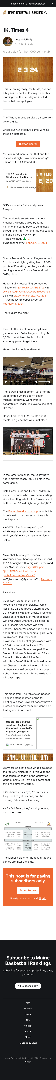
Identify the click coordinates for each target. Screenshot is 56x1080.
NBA (28, 1002)
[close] (52, 3)
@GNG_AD (25, 291)
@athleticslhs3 (41, 291)
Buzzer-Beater (28, 143)
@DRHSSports (37, 567)
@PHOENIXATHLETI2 (31, 287)
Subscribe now (28, 890)
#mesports (29, 571)
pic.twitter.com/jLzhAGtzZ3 (30, 295)
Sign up (28, 1025)
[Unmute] (36, 382)
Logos (28, 1014)
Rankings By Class (28, 1043)
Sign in (42, 898)
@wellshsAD (10, 291)
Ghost (28, 1061)
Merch (28, 1037)
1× (22, 382)
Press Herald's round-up (23, 511)
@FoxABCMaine (12, 571)
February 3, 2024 (36, 242)
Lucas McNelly (23, 39)
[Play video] (28, 370)
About (28, 1031)
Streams (28, 1008)
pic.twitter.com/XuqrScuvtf (19, 575)
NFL (28, 1020)
